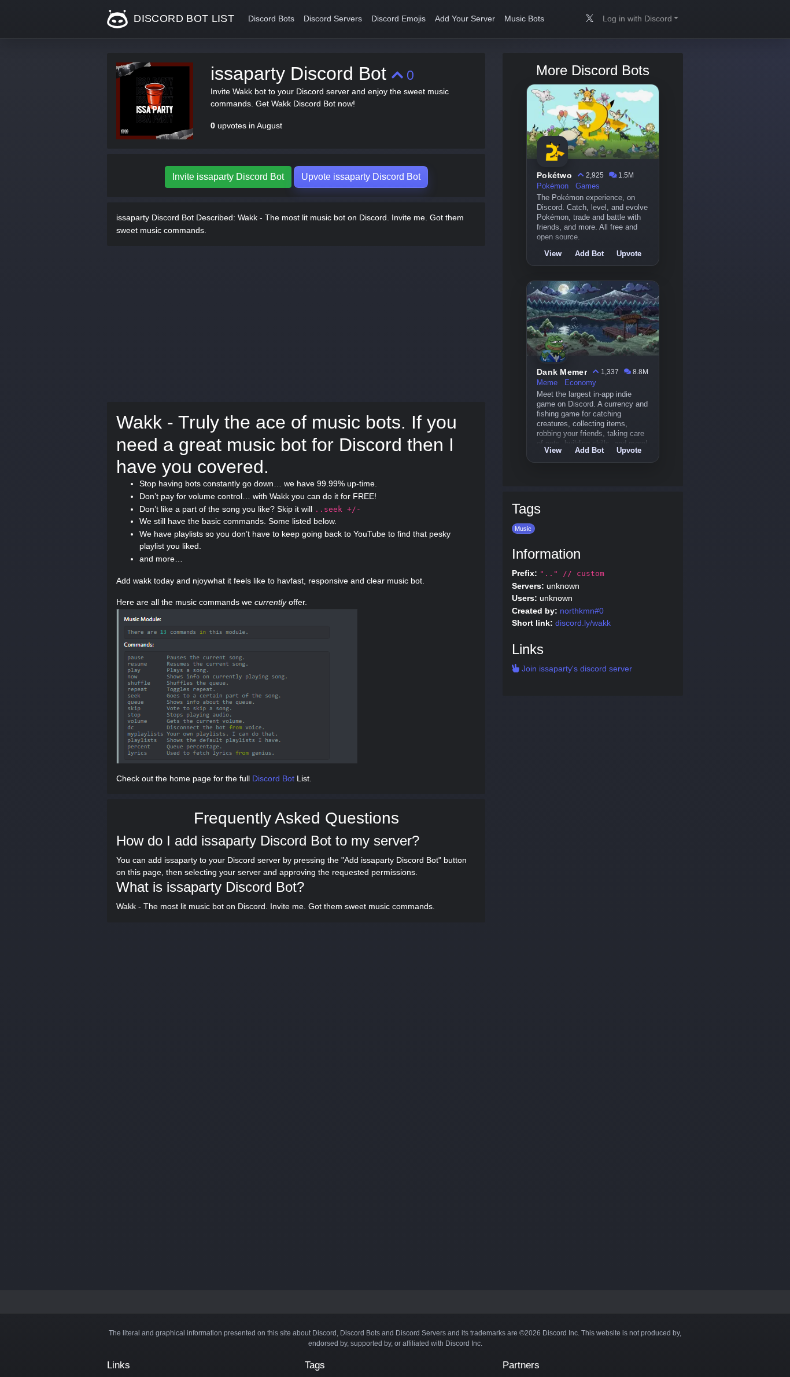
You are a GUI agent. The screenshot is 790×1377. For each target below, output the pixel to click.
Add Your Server (465, 18)
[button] (640, 19)
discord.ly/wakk (583, 622)
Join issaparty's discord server (575, 668)
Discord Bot (273, 778)
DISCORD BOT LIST (182, 18)
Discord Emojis (398, 18)
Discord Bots (271, 18)
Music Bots (524, 18)
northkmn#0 (582, 610)
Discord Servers (333, 18)
